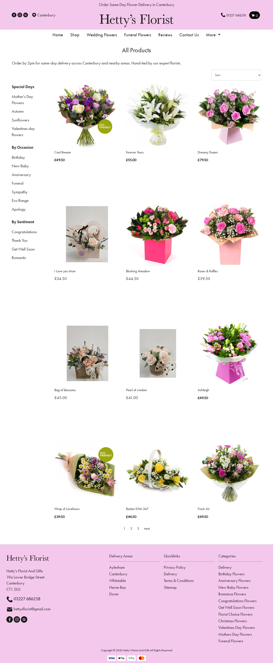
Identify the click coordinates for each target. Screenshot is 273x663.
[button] (136, 557)
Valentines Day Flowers (236, 627)
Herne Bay (117, 587)
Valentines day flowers (23, 131)
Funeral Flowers (137, 34)
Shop (74, 34)
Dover (114, 594)
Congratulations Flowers (237, 600)
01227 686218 (236, 15)
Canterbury (118, 573)
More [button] (211, 34)
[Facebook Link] (14, 15)
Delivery (170, 573)
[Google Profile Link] (25, 15)
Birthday (18, 157)
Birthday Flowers (231, 573)
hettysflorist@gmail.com (32, 608)
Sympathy (20, 191)
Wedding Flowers (102, 34)
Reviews (165, 34)
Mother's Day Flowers (22, 99)
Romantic (19, 257)
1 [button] (124, 528)
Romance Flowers (232, 594)
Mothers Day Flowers (235, 634)
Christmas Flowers (232, 620)
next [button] (147, 528)
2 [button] (131, 528)
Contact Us (189, 34)
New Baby (20, 165)
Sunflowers (20, 120)
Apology (19, 209)
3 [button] (138, 528)
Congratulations (24, 231)
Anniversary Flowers (234, 580)
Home (57, 34)
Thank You (20, 240)
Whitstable (117, 580)
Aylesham (117, 567)
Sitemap (170, 587)
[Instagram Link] (19, 15)
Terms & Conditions (179, 580)
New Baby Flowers (233, 587)
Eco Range (20, 200)
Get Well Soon (23, 249)
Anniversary (21, 174)
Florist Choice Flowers (235, 614)
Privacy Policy (175, 567)
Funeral (17, 183)
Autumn (18, 111)
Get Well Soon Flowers (236, 607)
